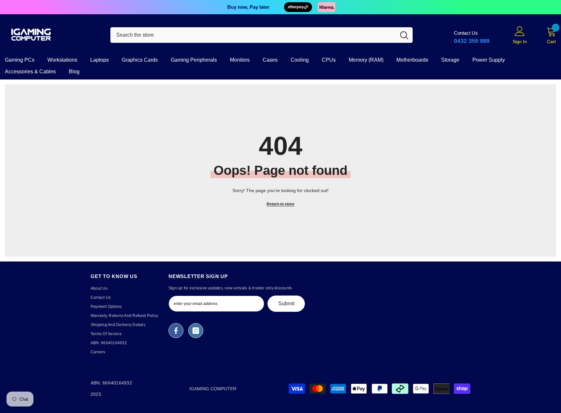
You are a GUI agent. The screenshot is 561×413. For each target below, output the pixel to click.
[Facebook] (175, 330)
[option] (280, 7)
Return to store (280, 204)
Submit (286, 303)
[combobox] (253, 35)
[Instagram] (195, 330)
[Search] (261, 35)
